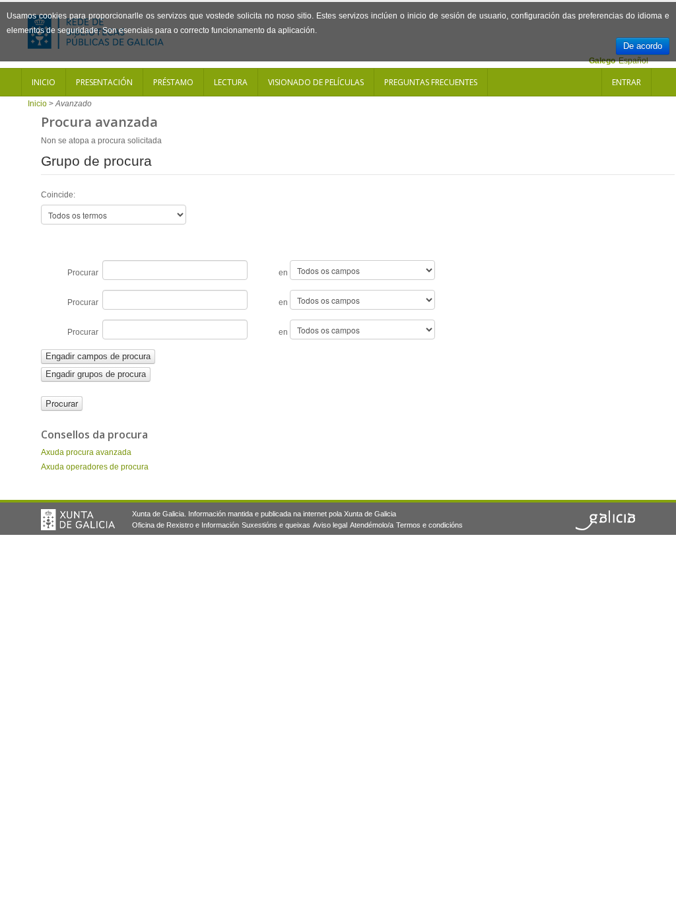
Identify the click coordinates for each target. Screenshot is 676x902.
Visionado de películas (316, 82)
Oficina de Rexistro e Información (185, 525)
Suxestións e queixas (276, 525)
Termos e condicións (429, 525)
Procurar (84, 272)
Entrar (626, 82)
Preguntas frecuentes (430, 82)
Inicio (43, 82)
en (284, 272)
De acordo (642, 46)
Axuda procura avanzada (86, 452)
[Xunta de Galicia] (78, 519)
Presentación (104, 82)
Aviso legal (330, 525)
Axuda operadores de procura (95, 466)
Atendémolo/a (371, 525)
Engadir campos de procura (98, 356)
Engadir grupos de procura (96, 374)
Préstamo (173, 82)
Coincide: (58, 194)
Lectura (231, 82)
